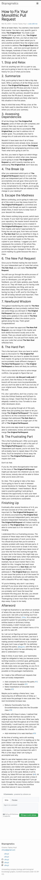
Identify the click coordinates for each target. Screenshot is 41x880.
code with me (32, 24)
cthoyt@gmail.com (8, 850)
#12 (36, 682)
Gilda (24, 617)
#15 (12, 689)
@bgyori (21, 647)
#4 (34, 774)
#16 (10, 710)
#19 (34, 733)
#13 (26, 684)
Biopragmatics (10, 3)
